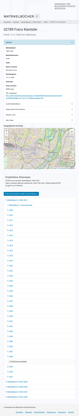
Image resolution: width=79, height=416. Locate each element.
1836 (11, 346)
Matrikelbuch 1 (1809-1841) (31, 22)
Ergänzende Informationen (15, 109)
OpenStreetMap (63, 168)
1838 (45, 22)
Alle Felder (9, 120)
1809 (11, 210)
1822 (11, 276)
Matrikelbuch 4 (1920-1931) (17, 392)
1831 (11, 321)
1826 (11, 296)
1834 (11, 336)
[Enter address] (6, 141)
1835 (11, 341)
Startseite (7, 22)
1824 (11, 286)
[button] (39, 146)
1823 (11, 281)
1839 (11, 366)
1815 (11, 240)
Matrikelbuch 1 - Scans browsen (20, 205)
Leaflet (55, 168)
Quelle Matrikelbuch (13, 104)
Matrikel (16, 22)
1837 (11, 351)
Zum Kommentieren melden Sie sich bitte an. (21, 194)
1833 (11, 331)
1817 (11, 250)
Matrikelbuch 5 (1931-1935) (17, 397)
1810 (11, 215)
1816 (11, 245)
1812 (11, 225)
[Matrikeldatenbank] (19, 16)
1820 (11, 266)
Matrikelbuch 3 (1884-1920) (17, 387)
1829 (11, 311)
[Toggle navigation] (37, 16)
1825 (11, 291)
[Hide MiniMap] (73, 165)
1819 (11, 261)
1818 (11, 255)
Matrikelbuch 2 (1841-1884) (17, 382)
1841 (11, 377)
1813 (11, 230)
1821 (11, 271)
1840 (11, 372)
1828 (11, 306)
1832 (11, 326)
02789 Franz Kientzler (18, 361)
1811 (11, 220)
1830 (11, 316)
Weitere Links (11, 115)
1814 (11, 235)
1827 (11, 301)
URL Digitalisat (11, 93)
